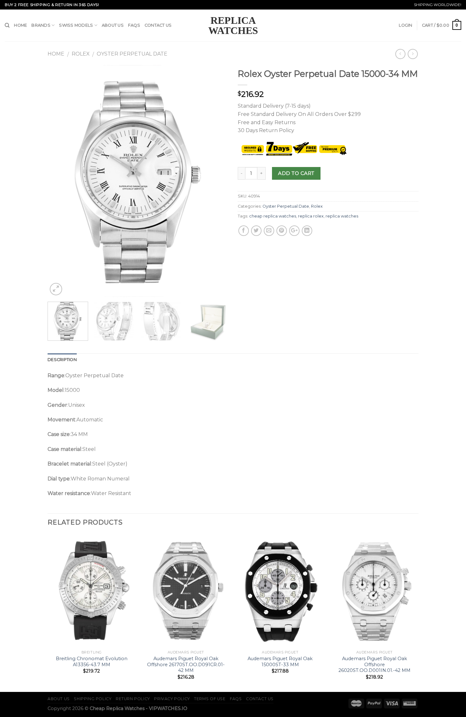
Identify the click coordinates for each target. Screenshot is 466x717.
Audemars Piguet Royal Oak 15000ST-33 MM (280, 661)
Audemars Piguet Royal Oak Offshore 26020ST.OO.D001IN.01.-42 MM (375, 664)
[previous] (59, 181)
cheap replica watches (272, 216)
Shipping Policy (92, 698)
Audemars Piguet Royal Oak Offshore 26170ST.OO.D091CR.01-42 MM (186, 664)
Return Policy (133, 698)
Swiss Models (76, 25)
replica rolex (311, 216)
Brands (40, 25)
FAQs (134, 25)
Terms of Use (209, 698)
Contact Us (158, 25)
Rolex (81, 54)
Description (62, 359)
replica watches (342, 216)
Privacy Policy (172, 698)
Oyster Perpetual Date (132, 54)
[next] (216, 181)
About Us (113, 25)
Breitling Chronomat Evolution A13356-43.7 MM (91, 661)
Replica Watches (233, 25)
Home (20, 25)
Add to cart (296, 173)
